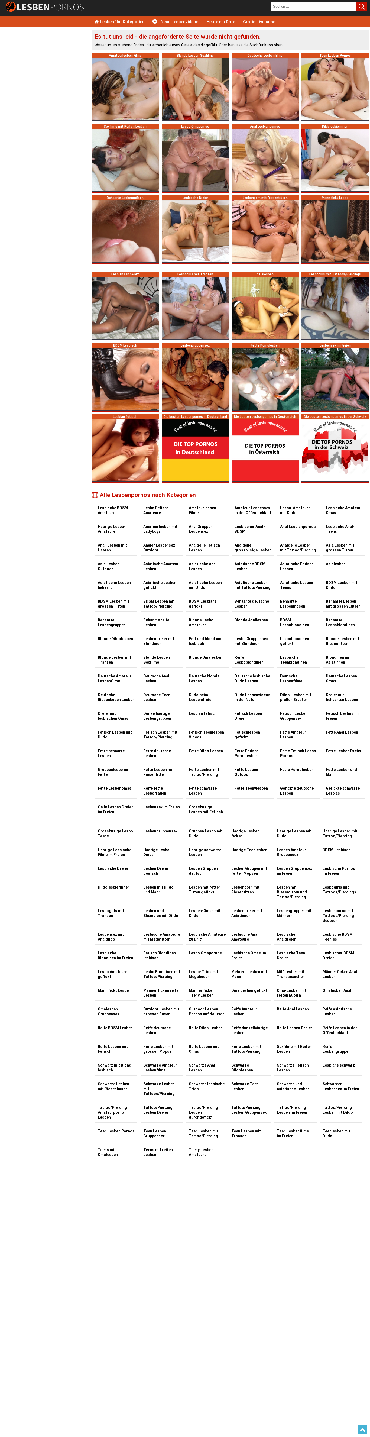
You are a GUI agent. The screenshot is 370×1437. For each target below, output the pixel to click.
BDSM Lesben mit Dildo (341, 585)
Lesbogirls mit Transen (111, 913)
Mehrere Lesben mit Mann (249, 974)
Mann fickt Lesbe (113, 990)
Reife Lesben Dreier (294, 1028)
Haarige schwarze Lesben (205, 852)
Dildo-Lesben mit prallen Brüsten (295, 697)
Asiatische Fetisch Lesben (297, 566)
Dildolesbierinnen (114, 887)
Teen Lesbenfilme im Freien (293, 1133)
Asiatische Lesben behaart (114, 585)
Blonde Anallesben (251, 620)
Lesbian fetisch (203, 713)
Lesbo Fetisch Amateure (156, 510)
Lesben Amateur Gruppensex (291, 852)
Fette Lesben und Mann (341, 772)
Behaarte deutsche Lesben (252, 603)
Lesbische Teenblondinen (293, 659)
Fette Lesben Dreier (344, 751)
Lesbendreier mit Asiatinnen (246, 913)
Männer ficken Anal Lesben (340, 974)
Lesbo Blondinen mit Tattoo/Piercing (161, 974)
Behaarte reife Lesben (156, 622)
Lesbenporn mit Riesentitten (245, 889)
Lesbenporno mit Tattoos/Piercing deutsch (338, 916)
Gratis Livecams (259, 21)
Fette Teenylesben (251, 788)
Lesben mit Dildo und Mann (158, 889)
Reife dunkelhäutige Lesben (249, 1030)
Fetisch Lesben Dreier (248, 716)
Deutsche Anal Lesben (156, 678)
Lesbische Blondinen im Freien (115, 955)
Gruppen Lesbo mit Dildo (206, 833)
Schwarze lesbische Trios (207, 1086)
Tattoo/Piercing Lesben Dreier (158, 1110)
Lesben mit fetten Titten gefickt (205, 889)
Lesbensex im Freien (161, 807)
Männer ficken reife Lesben (160, 992)
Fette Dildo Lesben (206, 751)
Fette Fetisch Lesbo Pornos (298, 753)
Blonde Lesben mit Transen (114, 659)
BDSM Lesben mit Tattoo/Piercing (159, 603)
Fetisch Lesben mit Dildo (115, 734)
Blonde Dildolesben (115, 639)
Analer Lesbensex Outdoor (159, 547)
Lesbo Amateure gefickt (112, 974)
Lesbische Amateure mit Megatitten (161, 936)
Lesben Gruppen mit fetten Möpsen (249, 871)
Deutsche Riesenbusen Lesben (116, 697)
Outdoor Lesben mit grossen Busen (161, 1011)
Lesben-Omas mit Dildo (204, 913)
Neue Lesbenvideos (179, 21)
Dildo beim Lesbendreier (201, 697)
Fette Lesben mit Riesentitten (158, 772)
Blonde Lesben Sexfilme (156, 659)
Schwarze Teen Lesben (245, 1086)
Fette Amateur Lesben (293, 734)
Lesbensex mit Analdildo (111, 936)
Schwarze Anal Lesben (202, 1067)
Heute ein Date (220, 21)
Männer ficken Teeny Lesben (202, 992)
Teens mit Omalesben (108, 1152)
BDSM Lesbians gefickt (203, 603)
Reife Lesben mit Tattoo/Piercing (246, 1049)
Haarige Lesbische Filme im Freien (114, 852)
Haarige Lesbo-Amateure (112, 529)
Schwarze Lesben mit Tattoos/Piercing (159, 1089)
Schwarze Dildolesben (242, 1067)
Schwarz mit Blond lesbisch (114, 1067)
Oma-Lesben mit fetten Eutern (291, 992)
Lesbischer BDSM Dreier (338, 955)
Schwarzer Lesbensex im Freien (341, 1086)
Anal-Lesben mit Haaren (112, 547)
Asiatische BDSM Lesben (250, 566)
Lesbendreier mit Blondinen (158, 641)
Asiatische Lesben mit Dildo (205, 585)
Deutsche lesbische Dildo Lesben (252, 678)
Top (362, 1429)
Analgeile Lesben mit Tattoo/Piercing (298, 547)
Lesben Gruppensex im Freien (294, 871)
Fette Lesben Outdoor (246, 772)
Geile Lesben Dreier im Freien (115, 809)
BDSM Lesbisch (336, 850)
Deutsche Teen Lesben (156, 697)
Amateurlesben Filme (202, 510)
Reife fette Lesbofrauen (154, 790)
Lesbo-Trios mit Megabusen (203, 974)
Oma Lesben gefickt (249, 990)
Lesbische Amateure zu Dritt (207, 936)
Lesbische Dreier (113, 868)
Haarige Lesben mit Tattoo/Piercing (340, 833)
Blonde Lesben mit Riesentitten (342, 641)
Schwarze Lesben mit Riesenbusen (113, 1086)
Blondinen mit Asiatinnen (338, 659)
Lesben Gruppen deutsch (203, 871)
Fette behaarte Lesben (111, 753)
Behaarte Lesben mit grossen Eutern (343, 603)
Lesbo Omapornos (205, 953)
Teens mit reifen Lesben (158, 1152)
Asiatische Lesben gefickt (159, 585)
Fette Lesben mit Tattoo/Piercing (204, 772)
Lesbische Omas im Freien (248, 955)
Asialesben (336, 564)
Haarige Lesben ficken (245, 833)
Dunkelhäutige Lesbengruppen (157, 716)
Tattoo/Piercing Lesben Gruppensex (249, 1110)
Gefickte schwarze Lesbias (343, 790)
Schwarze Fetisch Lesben (293, 1067)
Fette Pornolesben (297, 769)
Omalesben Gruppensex (108, 1011)
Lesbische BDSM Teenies (338, 936)
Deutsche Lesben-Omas (342, 678)
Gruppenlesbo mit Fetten (114, 772)
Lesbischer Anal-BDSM (250, 529)
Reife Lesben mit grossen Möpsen (158, 1049)
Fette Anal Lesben (342, 732)
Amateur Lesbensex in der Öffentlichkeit (253, 510)
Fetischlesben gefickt (247, 734)
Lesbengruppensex (160, 831)
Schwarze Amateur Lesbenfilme (160, 1067)
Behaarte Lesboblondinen (340, 622)
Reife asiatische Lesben (337, 1011)
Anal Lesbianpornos (298, 526)
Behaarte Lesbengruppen (112, 622)
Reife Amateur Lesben (244, 1011)
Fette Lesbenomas (114, 788)
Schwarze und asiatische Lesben (293, 1086)
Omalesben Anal (337, 990)
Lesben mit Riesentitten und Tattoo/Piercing (292, 892)
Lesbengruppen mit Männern (294, 913)
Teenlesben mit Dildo (336, 1133)
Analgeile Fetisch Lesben (204, 547)
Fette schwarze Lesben (203, 790)
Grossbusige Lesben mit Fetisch (206, 809)
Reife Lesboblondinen (249, 659)
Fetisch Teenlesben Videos (206, 734)
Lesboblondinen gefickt (294, 641)
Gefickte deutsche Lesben (297, 790)
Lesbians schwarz (339, 1065)
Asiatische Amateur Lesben (161, 566)
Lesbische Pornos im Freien (339, 871)
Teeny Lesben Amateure (201, 1152)
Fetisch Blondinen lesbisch (159, 955)
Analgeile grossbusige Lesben (253, 547)
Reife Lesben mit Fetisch (113, 1049)
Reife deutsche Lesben (157, 1030)
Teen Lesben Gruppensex (154, 1133)
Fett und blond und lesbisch (206, 641)
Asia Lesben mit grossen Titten (340, 547)
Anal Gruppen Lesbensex (201, 529)
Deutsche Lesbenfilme (291, 678)
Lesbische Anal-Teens (340, 529)
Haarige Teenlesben (249, 850)
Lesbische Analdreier (286, 936)
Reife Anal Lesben (293, 1009)
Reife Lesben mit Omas (204, 1049)
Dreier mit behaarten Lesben (342, 697)
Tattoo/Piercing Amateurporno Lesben (112, 1112)
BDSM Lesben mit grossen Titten (113, 603)
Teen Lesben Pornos (116, 1131)
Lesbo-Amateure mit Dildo (295, 510)
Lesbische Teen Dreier (291, 955)
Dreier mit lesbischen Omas (113, 716)
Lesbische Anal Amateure (244, 936)
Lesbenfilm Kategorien (122, 21)
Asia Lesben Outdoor (108, 566)
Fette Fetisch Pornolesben (247, 753)
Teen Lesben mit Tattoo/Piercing (203, 1133)
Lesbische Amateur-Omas (344, 510)
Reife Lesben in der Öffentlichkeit (340, 1030)
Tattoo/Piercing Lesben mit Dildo (338, 1110)
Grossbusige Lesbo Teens (115, 833)
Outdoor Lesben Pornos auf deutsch (207, 1011)
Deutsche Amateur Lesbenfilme (114, 678)
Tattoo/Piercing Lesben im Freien (292, 1110)
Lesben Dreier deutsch (155, 871)
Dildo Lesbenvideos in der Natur (252, 697)
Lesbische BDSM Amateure (113, 510)
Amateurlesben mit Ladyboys (160, 529)
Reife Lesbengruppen (336, 1049)
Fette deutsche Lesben (157, 753)
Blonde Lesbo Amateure (201, 622)
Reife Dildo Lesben (206, 1028)
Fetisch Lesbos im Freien (342, 716)
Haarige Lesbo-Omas (157, 852)
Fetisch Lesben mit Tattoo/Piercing (160, 734)
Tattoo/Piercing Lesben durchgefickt (203, 1112)
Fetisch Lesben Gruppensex (293, 716)
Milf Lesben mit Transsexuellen (291, 974)
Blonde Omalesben (205, 657)
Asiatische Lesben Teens (296, 585)
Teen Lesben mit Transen (246, 1133)
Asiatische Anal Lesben (203, 566)
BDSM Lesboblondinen (294, 622)
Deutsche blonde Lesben (204, 678)
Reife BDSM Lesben (115, 1028)
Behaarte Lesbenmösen (292, 603)
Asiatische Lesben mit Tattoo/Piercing (253, 585)
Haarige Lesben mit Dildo (294, 833)
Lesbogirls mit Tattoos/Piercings (339, 889)
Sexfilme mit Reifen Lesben (294, 1049)
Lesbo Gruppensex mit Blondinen (251, 641)
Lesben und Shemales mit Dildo (160, 913)
